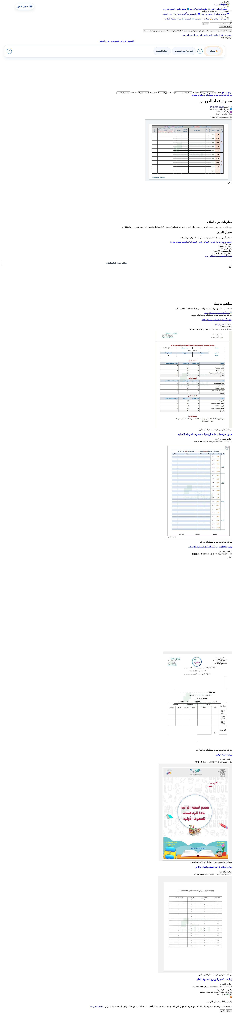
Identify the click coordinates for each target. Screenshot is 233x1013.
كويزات (123, 41)
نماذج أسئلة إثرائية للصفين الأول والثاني (213, 867)
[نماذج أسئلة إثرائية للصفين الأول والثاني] (195, 860)
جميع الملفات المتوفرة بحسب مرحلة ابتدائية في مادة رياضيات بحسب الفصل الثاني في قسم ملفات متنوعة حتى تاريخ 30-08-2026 (187, 31)
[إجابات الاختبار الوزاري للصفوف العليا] (195, 972)
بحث (206, 24)
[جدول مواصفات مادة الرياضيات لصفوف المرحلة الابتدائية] (194, 427)
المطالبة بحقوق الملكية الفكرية (117, 263)
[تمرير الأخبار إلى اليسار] (9, 51)
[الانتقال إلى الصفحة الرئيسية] (225, 4)
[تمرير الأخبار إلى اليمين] (200, 51)
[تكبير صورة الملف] (188, 180)
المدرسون (227, 35)
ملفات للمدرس (201, 35)
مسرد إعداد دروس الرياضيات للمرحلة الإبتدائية (210, 546)
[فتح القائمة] (231, 10)
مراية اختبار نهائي (224, 754)
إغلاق (222, 1011)
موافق (229, 1011)
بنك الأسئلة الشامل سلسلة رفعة (217, 319)
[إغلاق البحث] (203, 24)
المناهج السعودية (225, 26)
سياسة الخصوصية (97, 1006)
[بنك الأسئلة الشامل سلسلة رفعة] (218, 313)
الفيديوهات (115, 41)
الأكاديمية (131, 41)
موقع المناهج (227, 92)
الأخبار (220, 35)
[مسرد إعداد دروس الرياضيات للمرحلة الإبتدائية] (198, 540)
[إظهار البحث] (231, 21)
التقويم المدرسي (188, 35)
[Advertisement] (159, 74)
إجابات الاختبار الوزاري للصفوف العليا (214, 979)
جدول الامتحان (104, 41)
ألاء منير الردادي (220, 324)
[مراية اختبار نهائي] (197, 748)
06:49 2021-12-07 (217, 107)
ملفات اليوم (213, 35)
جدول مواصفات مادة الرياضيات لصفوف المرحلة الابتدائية (205, 434)
